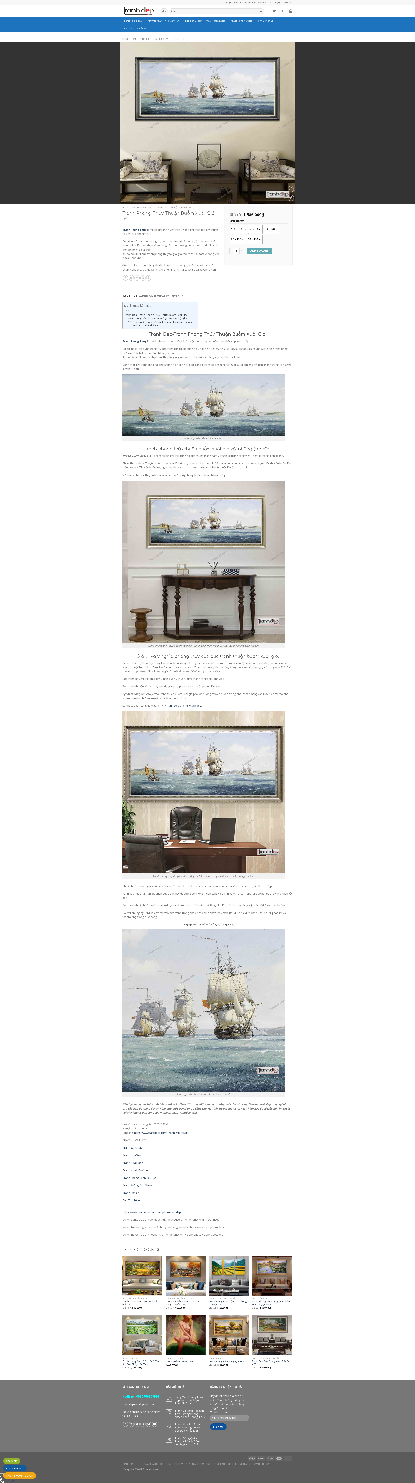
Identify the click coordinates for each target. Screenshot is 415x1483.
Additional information (154, 295)
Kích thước (237, 221)
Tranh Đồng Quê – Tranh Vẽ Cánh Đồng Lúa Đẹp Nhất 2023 (187, 1441)
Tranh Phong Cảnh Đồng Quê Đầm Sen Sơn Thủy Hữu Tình (141, 1363)
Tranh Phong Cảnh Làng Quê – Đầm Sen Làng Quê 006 (271, 1303)
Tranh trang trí (140, 38)
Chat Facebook (15, 1468)
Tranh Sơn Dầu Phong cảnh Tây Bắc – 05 (271, 1363)
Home (125, 38)
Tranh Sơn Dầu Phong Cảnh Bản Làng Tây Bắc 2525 (183, 1303)
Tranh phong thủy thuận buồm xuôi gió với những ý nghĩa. (158, 318)
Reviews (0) (178, 295)
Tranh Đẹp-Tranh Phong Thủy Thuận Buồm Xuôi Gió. (155, 314)
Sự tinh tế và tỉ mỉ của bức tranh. (146, 325)
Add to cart (259, 251)
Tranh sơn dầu (133, 20)
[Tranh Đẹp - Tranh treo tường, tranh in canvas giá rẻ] (138, 11)
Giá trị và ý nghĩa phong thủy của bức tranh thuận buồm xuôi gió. (161, 321)
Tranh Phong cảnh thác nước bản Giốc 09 (140, 1303)
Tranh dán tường (242, 20)
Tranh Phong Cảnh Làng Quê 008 (226, 1361)
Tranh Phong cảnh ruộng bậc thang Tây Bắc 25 (228, 1303)
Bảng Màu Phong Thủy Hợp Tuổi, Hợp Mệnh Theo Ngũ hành (189, 1400)
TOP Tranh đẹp (193, 20)
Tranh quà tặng (215, 20)
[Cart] (291, 11)
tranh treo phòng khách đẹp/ (184, 705)
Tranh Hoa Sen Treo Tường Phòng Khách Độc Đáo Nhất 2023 (187, 1427)
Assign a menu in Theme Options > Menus (245, 2)
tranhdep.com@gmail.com (138, 1404)
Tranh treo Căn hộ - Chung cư (168, 38)
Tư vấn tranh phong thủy (164, 20)
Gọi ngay (10, 1480)
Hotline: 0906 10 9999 (19, 1475)
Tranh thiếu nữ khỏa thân (179, 1361)
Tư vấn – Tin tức (134, 28)
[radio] (238, 229)
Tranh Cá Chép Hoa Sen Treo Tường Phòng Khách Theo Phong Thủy (190, 1414)
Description (129, 295)
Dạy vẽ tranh (266, 20)
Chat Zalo (11, 1460)
